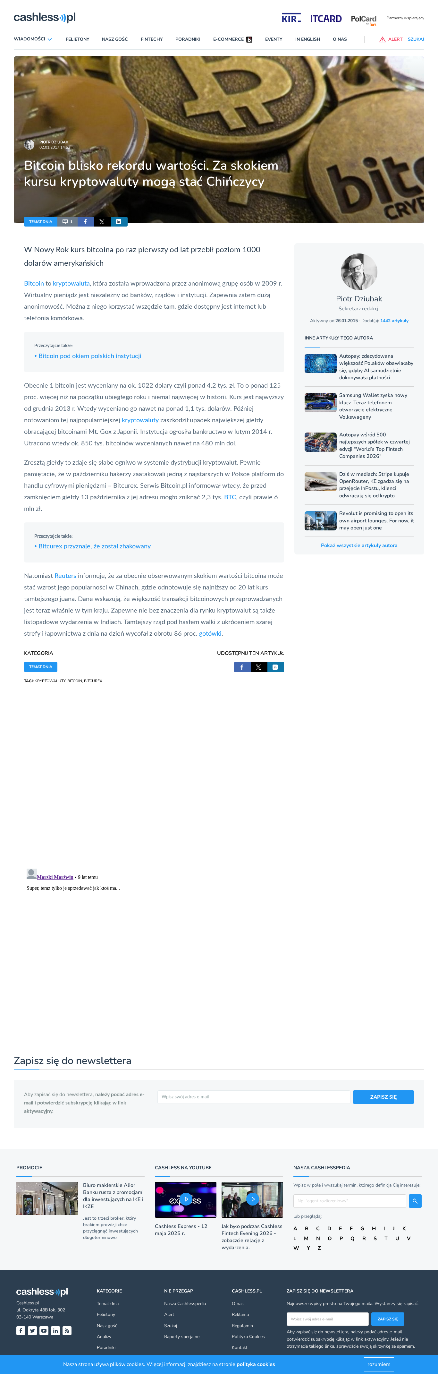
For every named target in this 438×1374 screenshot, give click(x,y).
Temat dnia (108, 1304)
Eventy (273, 39)
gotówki (210, 634)
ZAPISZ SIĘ (383, 1097)
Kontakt (240, 1347)
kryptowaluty (140, 420)
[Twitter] (32, 1330)
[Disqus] (154, 775)
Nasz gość (115, 39)
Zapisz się (388, 1319)
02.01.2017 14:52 (54, 147)
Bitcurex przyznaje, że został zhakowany (92, 546)
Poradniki (187, 39)
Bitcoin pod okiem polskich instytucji (87, 356)
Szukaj (170, 1326)
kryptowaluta (71, 283)
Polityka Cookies (248, 1337)
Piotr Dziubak (53, 142)
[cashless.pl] (44, 18)
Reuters (65, 576)
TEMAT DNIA (40, 221)
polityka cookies (256, 1364)
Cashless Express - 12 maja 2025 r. (181, 1230)
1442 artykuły (394, 321)
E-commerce (228, 39)
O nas (340, 39)
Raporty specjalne (181, 1337)
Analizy (104, 1337)
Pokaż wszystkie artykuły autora (359, 545)
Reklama (240, 1314)
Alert (169, 1314)
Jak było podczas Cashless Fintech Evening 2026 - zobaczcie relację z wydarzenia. (252, 1237)
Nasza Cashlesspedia (185, 1304)
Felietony (77, 39)
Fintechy (152, 39)
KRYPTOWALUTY (50, 680)
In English (307, 39)
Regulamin (242, 1326)
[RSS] (67, 1330)
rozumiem (379, 1364)
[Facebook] (20, 1330)
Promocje (29, 1167)
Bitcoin (34, 283)
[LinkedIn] (55, 1330)
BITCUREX (93, 680)
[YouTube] (43, 1330)
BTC (230, 497)
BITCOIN (74, 680)
